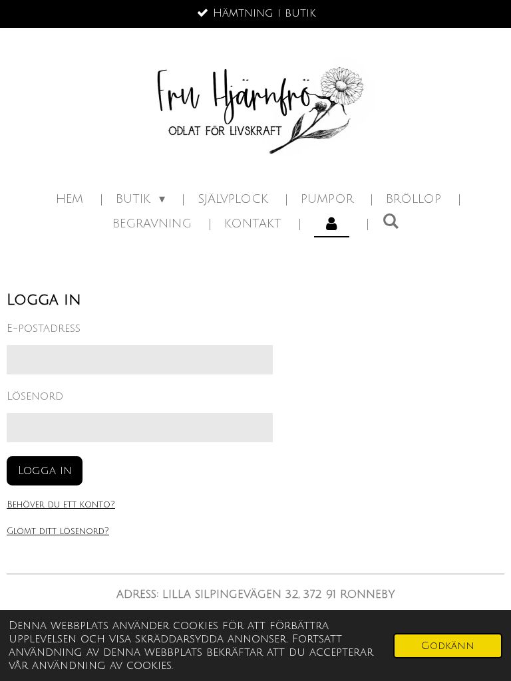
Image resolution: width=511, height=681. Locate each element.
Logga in (45, 471)
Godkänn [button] (447, 645)
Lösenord (35, 396)
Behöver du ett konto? (61, 504)
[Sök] (390, 221)
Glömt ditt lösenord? (58, 531)
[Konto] (331, 223)
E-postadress (44, 329)
